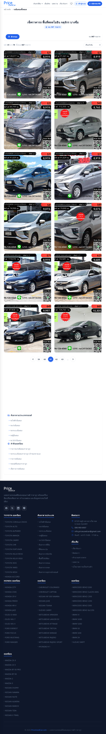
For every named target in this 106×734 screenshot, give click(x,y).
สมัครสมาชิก (96, 3)
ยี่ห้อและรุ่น (43, 549)
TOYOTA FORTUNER (13, 549)
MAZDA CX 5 (10, 665)
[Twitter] (12, 508)
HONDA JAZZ (10, 610)
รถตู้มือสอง (14, 435)
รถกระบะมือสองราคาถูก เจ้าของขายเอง (25, 454)
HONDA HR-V (10, 605)
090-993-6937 (80, 527)
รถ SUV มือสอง (15, 440)
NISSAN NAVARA (12, 692)
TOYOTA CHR (10, 544)
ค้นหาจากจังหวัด (45, 554)
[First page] (33, 359)
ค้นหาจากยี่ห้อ (44, 544)
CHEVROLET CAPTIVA (47, 592)
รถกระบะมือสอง (16, 430)
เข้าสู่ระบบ (82, 3)
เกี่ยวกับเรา (63, 3)
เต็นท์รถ (47, 3)
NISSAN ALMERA (12, 701)
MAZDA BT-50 (11, 674)
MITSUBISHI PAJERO (47, 637)
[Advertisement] (53, 388)
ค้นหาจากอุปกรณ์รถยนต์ (48, 572)
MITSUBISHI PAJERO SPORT (50, 642)
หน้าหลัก (7, 9)
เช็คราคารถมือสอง (17, 469)
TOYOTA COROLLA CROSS (16, 522)
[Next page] (73, 359)
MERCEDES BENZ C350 (82, 596)
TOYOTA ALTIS (11, 526)
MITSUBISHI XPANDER (48, 614)
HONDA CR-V (10, 596)
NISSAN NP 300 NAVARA (49, 596)
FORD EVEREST (11, 628)
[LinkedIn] (18, 508)
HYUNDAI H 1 (44, 646)
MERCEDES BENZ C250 (82, 601)
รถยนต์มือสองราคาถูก (18, 464)
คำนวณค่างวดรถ (79, 557)
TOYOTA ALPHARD (13, 531)
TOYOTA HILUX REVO (14, 554)
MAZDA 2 (9, 678)
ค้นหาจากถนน (44, 563)
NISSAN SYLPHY (12, 688)
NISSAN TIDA (10, 710)
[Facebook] (6, 508)
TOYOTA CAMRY (12, 540)
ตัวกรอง (14, 36)
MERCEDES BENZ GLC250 (83, 610)
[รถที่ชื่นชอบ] (71, 3)
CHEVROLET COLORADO (49, 587)
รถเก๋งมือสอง (15, 425)
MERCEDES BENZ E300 (82, 605)
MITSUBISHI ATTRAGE (48, 623)
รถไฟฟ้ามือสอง (16, 420)
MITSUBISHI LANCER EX (49, 619)
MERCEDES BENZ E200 (82, 587)
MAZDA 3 (9, 683)
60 (45, 359)
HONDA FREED (11, 601)
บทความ (55, 3)
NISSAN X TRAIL (12, 715)
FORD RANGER (11, 642)
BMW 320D (77, 619)
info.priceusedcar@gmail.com (88, 531)
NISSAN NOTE (11, 697)
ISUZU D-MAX (11, 614)
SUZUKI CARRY (45, 610)
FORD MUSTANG (12, 637)
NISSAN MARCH (12, 706)
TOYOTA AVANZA (12, 535)
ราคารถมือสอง (16, 459)
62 (56, 359)
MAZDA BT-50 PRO (13, 669)
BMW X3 (76, 628)
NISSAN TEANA (45, 605)
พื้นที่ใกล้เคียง (44, 558)
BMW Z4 (76, 637)
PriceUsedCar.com (39, 730)
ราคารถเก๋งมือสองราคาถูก (20, 449)
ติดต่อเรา (76, 553)
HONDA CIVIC (11, 592)
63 (62, 359)
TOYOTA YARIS (11, 567)
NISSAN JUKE (44, 601)
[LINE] (24, 508)
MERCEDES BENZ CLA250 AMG (86, 592)
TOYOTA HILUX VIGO (14, 558)
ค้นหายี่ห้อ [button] (37, 3)
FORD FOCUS (10, 633)
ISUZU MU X (10, 623)
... (68, 359)
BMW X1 (76, 614)
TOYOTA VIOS (11, 563)
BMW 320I (77, 633)
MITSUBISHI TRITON (47, 628)
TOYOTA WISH (11, 572)
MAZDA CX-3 (10, 660)
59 (39, 359)
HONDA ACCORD (12, 576)
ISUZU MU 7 (10, 619)
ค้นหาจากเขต (44, 567)
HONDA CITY (10, 587)
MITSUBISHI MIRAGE (48, 633)
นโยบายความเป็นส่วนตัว (82, 566)
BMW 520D (77, 623)
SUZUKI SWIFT (79, 642)
